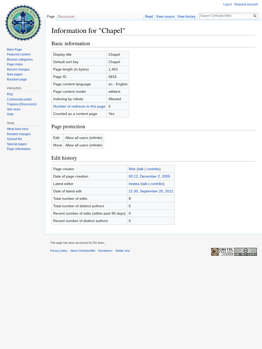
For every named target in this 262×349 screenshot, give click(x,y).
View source (165, 16)
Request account (246, 4)
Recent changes (18, 69)
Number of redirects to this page (79, 106)
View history (186, 16)
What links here (17, 129)
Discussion (66, 16)
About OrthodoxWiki (82, 250)
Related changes (19, 134)
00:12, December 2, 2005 (149, 176)
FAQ (10, 94)
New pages (15, 74)
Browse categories (20, 59)
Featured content (18, 54)
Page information (19, 149)
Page (50, 16)
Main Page (14, 49)
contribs (153, 169)
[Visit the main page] (22, 20)
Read (149, 16)
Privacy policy (59, 250)
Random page (17, 79)
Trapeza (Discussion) (22, 104)
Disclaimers (105, 250)
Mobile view (123, 250)
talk (141, 169)
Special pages (17, 144)
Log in (227, 4)
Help (10, 114)
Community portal (19, 99)
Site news (13, 109)
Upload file (14, 139)
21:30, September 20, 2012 (151, 191)
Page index (15, 64)
